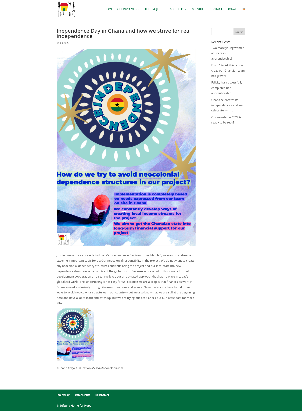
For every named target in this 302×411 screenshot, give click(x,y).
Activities (198, 9)
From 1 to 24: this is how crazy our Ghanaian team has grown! (228, 70)
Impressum (63, 395)
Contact (216, 9)
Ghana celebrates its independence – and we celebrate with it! (227, 105)
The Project (153, 9)
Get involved (127, 9)
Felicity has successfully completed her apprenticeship (226, 88)
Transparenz (102, 395)
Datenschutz (82, 395)
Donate (232, 9)
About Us (177, 9)
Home (109, 9)
